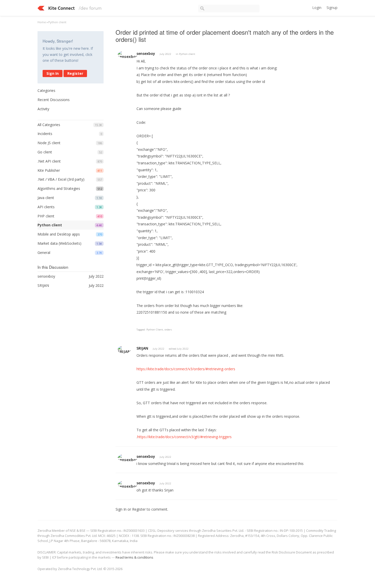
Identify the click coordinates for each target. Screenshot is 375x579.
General (44, 252)
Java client (46, 197)
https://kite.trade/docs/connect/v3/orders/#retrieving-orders (185, 368)
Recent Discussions (54, 99)
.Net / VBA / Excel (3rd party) (61, 179)
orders (168, 329)
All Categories (49, 124)
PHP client (46, 216)
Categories (46, 90)
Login (316, 7)
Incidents (45, 133)
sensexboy (145, 53)
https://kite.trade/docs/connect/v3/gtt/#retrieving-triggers (184, 436)
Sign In (52, 73)
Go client (45, 152)
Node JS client (49, 142)
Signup (332, 7)
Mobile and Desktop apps (59, 234)
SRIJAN (142, 348)
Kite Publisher (49, 170)
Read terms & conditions (134, 557)
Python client (50, 225)
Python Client (154, 329)
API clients (46, 206)
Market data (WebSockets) (59, 243)
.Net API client (49, 161)
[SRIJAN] (124, 349)
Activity (43, 108)
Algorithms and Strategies (59, 188)
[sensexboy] (128, 54)
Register (75, 73)
